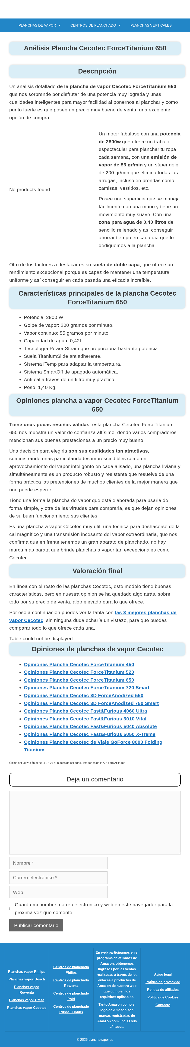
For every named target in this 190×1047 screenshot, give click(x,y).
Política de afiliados (163, 990)
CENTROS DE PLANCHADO (93, 25)
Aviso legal (163, 974)
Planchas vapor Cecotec (26, 1008)
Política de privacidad (163, 982)
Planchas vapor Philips (26, 972)
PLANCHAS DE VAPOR (37, 25)
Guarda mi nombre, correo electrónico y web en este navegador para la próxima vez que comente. (94, 908)
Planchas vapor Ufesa (26, 1000)
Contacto (162, 1005)
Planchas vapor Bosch (27, 979)
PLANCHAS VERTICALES (151, 25)
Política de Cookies (162, 997)
